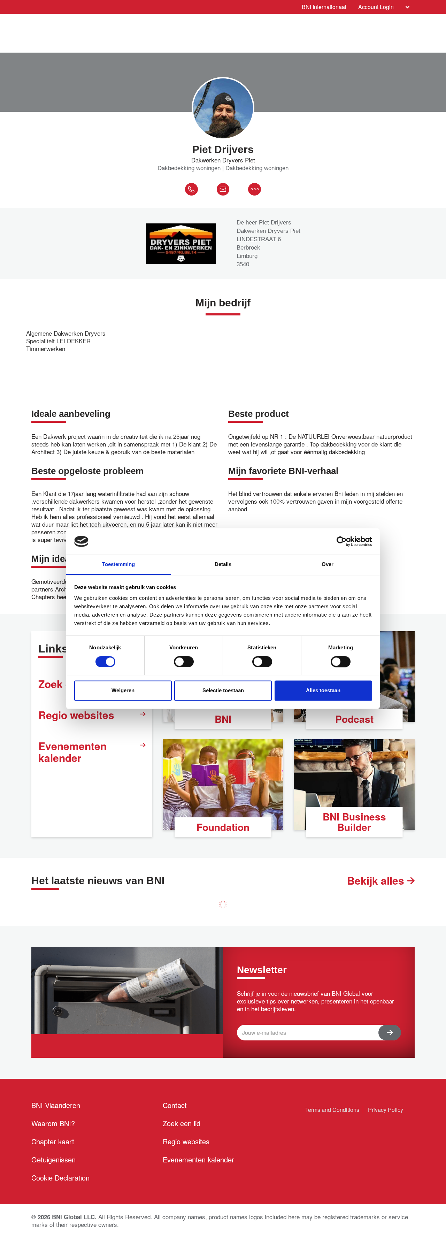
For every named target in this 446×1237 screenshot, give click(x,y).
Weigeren (123, 691)
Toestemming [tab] (118, 564)
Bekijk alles (377, 880)
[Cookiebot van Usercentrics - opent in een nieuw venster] (341, 541)
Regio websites (76, 714)
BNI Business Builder (354, 821)
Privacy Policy (385, 1110)
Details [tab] (223, 564)
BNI (223, 719)
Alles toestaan (323, 691)
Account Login (376, 7)
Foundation (223, 827)
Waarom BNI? (53, 1123)
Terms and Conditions (332, 1110)
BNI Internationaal (324, 7)
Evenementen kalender (72, 751)
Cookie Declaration (60, 1178)
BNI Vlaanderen (55, 1105)
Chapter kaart (52, 1141)
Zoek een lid (181, 1123)
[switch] (184, 661)
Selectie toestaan (223, 691)
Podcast (354, 719)
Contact (175, 1105)
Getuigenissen (53, 1159)
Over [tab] (327, 564)
